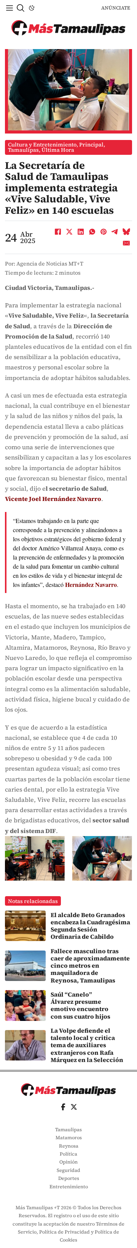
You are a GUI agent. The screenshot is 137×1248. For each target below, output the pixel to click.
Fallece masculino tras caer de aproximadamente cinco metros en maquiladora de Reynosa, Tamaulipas (90, 965)
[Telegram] (115, 231)
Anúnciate (115, 8)
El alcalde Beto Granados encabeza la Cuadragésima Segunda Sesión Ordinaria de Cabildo (90, 926)
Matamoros (69, 1137)
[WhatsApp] (92, 231)
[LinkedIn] (80, 231)
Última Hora (57, 150)
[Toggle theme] (31, 8)
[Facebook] (58, 231)
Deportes (68, 1178)
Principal (91, 144)
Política (68, 1154)
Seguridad (68, 1170)
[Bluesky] (126, 231)
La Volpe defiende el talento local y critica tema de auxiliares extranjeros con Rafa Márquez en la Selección (87, 1045)
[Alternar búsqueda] (20, 8)
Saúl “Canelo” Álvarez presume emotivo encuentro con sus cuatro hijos (80, 1005)
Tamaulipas (23, 150)
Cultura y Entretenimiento (42, 144)
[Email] (126, 243)
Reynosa (68, 1146)
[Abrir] (9, 8)
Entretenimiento (68, 1186)
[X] (69, 231)
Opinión (68, 1162)
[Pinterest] (103, 231)
